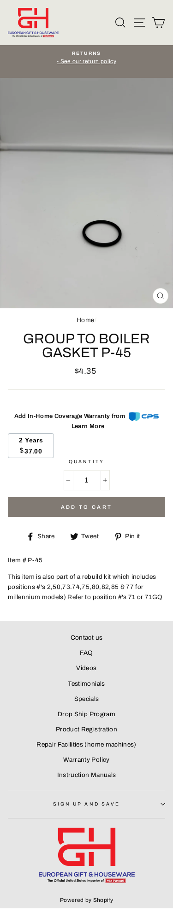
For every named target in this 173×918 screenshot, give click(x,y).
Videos (86, 668)
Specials (86, 698)
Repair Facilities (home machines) (86, 744)
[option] (86, 58)
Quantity (86, 461)
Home (85, 320)
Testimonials (86, 683)
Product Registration (86, 729)
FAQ (86, 652)
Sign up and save (86, 803)
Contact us (86, 637)
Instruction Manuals (86, 774)
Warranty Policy (86, 759)
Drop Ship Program (86, 714)
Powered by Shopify (86, 900)
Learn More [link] (88, 426)
